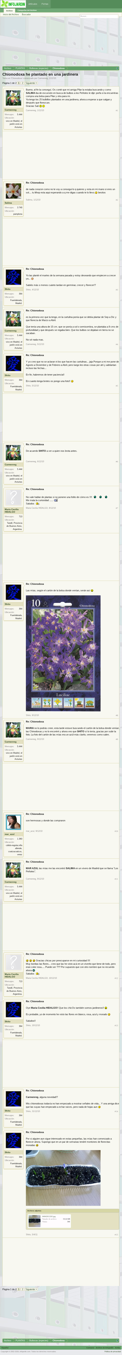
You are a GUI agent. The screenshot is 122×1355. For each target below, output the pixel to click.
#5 (117, 386)
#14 (116, 1111)
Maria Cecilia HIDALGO (12, 510)
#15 (116, 1234)
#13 (116, 1025)
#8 (117, 715)
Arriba (117, 1348)
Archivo (9, 11)
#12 (116, 978)
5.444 (19, 114)
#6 (117, 461)
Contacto (90, 1348)
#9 (117, 739)
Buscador (26, 14)
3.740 (19, 207)
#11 (116, 879)
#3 (117, 290)
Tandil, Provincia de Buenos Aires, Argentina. (14, 526)
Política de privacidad (113, 1351)
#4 (117, 344)
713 (20, 516)
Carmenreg (43, 78)
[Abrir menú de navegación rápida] (117, 68)
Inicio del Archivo (11, 14)
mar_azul (9, 834)
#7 (117, 508)
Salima (8, 203)
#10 (116, 831)
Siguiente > (31, 83)
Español (5, 1348)
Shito (7, 289)
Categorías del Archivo (27, 10)
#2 (117, 200)
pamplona (17, 214)
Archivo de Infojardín (104, 1348)
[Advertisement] (60, 42)
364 (20, 294)
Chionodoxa (16, 78)
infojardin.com (25, 1351)
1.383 (19, 839)
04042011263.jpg (49, 1216)
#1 (117, 110)
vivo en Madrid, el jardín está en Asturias (14, 124)
